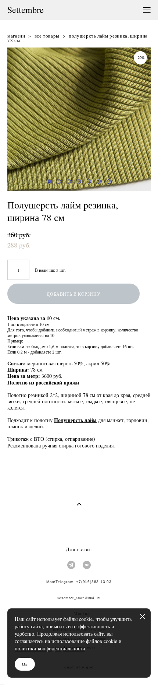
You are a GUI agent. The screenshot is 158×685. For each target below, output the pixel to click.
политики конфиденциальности (50, 648)
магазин (16, 35)
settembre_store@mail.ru (79, 597)
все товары (47, 35)
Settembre (25, 10)
